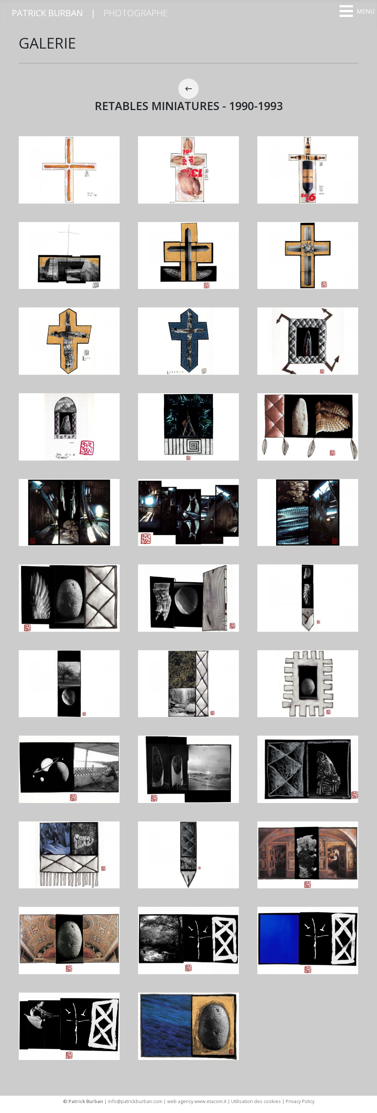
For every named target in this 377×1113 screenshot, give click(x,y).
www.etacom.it (211, 1101)
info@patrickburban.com (135, 1101)
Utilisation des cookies (256, 1101)
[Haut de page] (364, 1099)
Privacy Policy (300, 1101)
